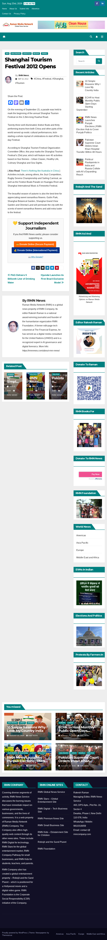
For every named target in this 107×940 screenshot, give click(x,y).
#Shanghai (57, 79)
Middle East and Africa (87, 557)
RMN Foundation (46, 849)
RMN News (24, 75)
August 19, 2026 (17, 766)
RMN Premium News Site (51, 818)
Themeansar (7, 935)
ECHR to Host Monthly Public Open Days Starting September (76, 730)
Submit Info (24, 9)
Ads (7, 53)
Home (4, 9)
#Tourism (19, 83)
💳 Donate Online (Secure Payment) (35, 244)
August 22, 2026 (17, 735)
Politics (33, 374)
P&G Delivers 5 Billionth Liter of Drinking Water (21, 279)
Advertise (35, 9)
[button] (91, 37)
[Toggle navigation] (102, 36)
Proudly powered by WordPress (15, 933)
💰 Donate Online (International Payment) (35, 250)
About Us (13, 9)
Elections (24, 753)
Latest (22, 723)
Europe (80, 550)
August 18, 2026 (68, 766)
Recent (36, 53)
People (82, 753)
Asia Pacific (15, 53)
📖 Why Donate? (35, 257)
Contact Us (6, 14)
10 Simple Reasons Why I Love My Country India (27, 729)
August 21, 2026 (68, 735)
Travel (44, 53)
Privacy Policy (19, 14)
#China (37, 79)
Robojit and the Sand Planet (52, 842)
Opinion (11, 374)
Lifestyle (27, 53)
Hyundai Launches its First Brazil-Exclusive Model (52, 279)
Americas (81, 535)
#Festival (46, 79)
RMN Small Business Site (51, 825)
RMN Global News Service (51, 792)
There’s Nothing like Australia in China (40, 171)
